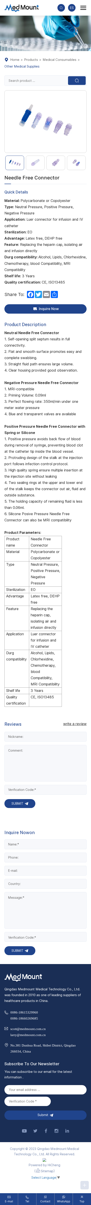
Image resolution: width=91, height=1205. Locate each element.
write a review (75, 724)
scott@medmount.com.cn (28, 1028)
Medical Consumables (59, 60)
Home (14, 60)
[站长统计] (44, 1160)
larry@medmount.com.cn (28, 1034)
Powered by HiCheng (44, 1165)
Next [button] (84, 121)
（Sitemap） (44, 1171)
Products (31, 60)
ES (72, 8)
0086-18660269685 (24, 1018)
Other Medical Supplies (22, 66)
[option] (45, 121)
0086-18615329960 (24, 1012)
